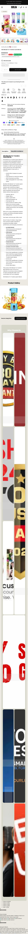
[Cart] (26, 7)
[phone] (21, 7)
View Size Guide (7, 60)
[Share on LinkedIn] (11, 97)
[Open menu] (2, 7)
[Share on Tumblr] (17, 97)
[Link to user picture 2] (11, 918)
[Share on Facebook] (2, 97)
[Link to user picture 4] (3, 919)
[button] (4, 52)
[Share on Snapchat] (2, 101)
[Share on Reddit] (14, 97)
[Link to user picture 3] (18, 918)
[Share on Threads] (19, 97)
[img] (3, 910)
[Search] (23, 7)
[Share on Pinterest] (8, 97)
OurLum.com (5, 46)
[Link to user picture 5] (10, 919)
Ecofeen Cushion (20, 318)
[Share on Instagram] (22, 97)
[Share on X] (5, 97)
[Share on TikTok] (25, 97)
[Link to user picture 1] (3, 918)
